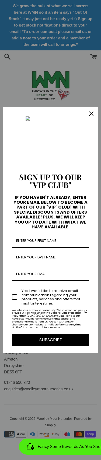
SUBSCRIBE (50, 340)
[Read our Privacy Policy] (86, 311)
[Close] (91, 113)
